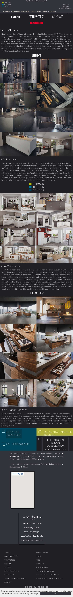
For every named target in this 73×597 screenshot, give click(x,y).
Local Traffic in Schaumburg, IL (32, 536)
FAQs (38, 560)
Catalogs (40, 564)
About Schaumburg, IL (32, 532)
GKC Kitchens (8, 159)
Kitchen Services (11, 571)
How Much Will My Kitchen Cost (49, 578)
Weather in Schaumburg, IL (31, 523)
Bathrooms (15, 11)
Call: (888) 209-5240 (17, 444)
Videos (33, 11)
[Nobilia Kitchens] (37, 22)
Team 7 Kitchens (10, 266)
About (39, 11)
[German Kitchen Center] (6, 6)
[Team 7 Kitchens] (36, 16)
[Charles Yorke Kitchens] (57, 16)
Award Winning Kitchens (14, 578)
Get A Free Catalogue (13, 433)
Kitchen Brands (42, 567)
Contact (8, 582)
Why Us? (7, 552)
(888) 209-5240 (38, 459)
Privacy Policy (29, 594)
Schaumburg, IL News (31, 528)
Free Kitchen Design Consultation (55, 443)
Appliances (25, 11)
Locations (52, 11)
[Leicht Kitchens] (15, 16)
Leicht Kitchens (9, 30)
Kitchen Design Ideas (45, 571)
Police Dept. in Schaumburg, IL (31, 540)
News (45, 11)
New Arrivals (10, 575)
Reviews (7, 564)
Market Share (42, 552)
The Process (9, 560)
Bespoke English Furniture (47, 575)
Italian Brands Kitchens (13, 409)
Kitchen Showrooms (47, 456)
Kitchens (6, 11)
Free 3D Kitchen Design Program (57, 433)
